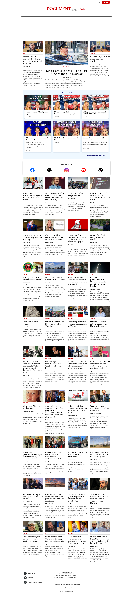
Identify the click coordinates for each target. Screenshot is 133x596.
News (42, 14)
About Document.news (35, 582)
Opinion (56, 14)
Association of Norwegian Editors (66, 587)
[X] (49, 170)
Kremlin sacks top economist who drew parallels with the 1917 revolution (54, 497)
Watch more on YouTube (96, 156)
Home (58, 575)
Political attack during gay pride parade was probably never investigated (77, 497)
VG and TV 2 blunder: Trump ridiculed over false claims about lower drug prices (77, 365)
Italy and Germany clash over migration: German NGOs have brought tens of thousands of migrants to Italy (32, 367)
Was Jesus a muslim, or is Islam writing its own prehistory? (78, 454)
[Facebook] (32, 170)
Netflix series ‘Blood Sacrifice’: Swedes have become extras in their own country (77, 281)
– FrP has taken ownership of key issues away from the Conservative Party (77, 540)
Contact (30, 577)
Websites (73, 14)
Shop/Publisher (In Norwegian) (63, 577)
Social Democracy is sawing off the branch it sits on (33, 496)
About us (81, 14)
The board (70, 318)
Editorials (49, 14)
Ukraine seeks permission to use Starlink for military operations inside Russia (99, 282)
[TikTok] (100, 170)
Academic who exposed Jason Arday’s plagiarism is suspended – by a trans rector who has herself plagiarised (55, 411)
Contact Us (76, 577)
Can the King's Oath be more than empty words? (100, 59)
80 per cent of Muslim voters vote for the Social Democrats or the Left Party (54, 196)
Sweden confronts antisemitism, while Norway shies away (98, 324)
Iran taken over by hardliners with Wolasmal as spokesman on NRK (53, 455)
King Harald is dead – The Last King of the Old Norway (66, 72)
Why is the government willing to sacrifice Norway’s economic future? (32, 455)
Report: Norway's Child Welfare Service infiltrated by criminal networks (32, 60)
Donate (106, 2)
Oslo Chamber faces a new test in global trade (55, 279)
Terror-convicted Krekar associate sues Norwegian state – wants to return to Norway (99, 498)
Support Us (31, 573)
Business (70, 232)
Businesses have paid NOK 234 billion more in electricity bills (100, 454)
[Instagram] (66, 170)
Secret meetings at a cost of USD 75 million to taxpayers (99, 408)
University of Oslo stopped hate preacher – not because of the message (77, 409)
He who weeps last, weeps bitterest (76, 194)
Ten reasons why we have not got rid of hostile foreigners (31, 539)
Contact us (90, 14)
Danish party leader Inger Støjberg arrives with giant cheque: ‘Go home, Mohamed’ (100, 540)
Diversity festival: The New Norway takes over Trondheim (55, 324)
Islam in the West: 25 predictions (31, 407)
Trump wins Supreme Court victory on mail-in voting (32, 237)
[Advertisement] (66, 28)
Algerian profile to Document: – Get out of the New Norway (54, 237)
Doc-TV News (64, 14)
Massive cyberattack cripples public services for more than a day (100, 196)
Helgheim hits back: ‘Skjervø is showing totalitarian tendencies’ (55, 539)
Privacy (66, 580)
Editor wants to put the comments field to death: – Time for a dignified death (100, 365)
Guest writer (26, 449)
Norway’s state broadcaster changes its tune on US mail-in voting (33, 196)
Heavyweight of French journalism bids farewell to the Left (53, 365)
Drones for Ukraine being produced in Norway (98, 237)
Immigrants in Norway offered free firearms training (32, 280)
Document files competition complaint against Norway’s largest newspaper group (78, 239)
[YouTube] (83, 170)
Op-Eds (74, 575)
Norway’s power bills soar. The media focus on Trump (77, 324)
